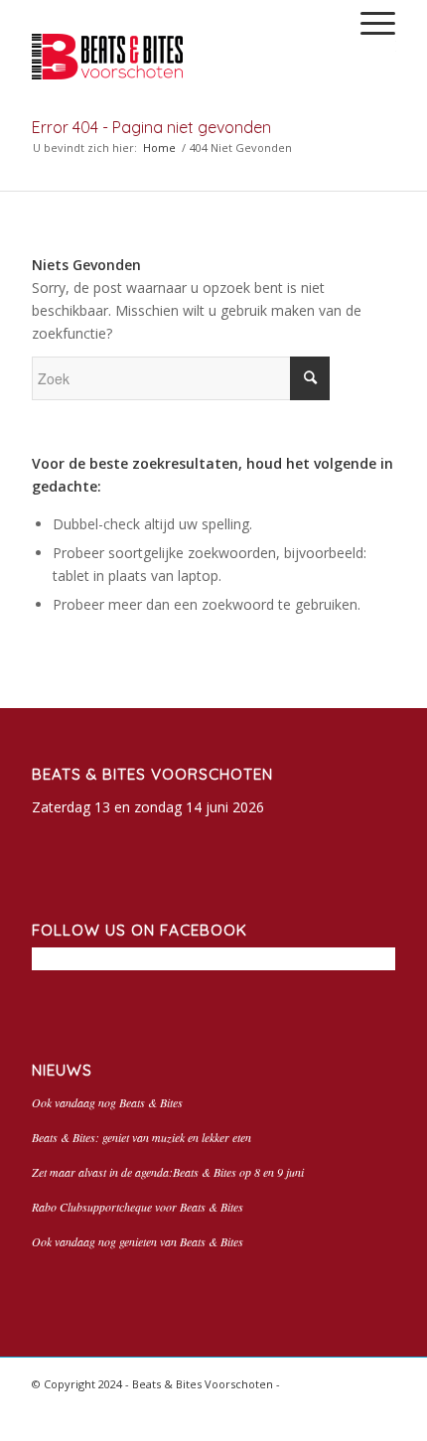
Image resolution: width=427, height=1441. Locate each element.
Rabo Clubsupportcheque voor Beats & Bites (137, 1207)
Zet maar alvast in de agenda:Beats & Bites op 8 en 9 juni (168, 1172)
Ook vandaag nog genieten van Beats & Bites (137, 1241)
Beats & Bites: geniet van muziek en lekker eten (141, 1137)
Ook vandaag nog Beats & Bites (107, 1102)
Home (159, 147)
